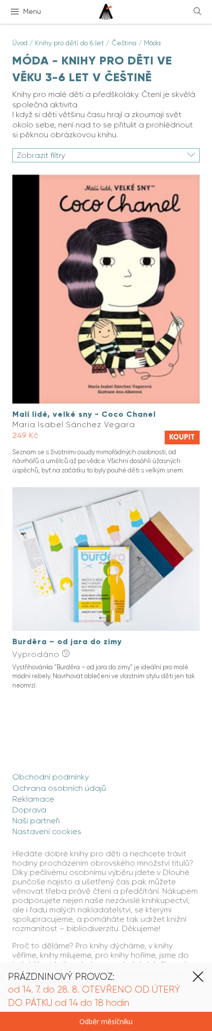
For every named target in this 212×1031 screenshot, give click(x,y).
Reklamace (33, 799)
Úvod (20, 43)
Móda (152, 43)
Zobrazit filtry (41, 155)
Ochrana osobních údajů (59, 788)
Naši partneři (36, 820)
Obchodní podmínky (50, 776)
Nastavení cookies (46, 831)
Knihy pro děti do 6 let (69, 43)
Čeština (124, 43)
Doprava (29, 809)
